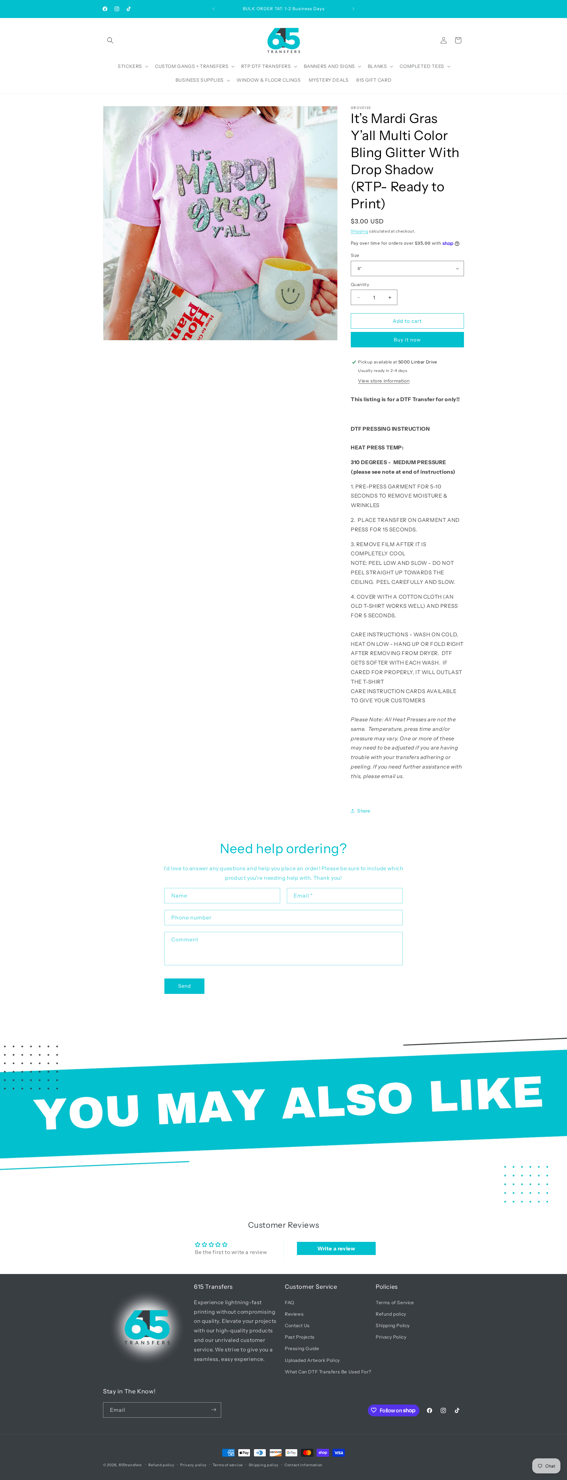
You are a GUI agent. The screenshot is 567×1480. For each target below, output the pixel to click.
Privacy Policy (391, 1337)
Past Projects (300, 1337)
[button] (110, 40)
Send (184, 986)
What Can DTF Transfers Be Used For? (328, 1371)
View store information (384, 381)
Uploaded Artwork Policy (312, 1360)
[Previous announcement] (213, 9)
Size (355, 255)
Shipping (359, 231)
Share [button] (363, 811)
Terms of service (228, 1465)
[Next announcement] (353, 9)
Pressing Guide (302, 1348)
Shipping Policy (393, 1325)
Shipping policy (264, 1465)
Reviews (294, 1314)
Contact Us (297, 1325)
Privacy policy (193, 1465)
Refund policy (391, 1314)
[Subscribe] (213, 1409)
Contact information (303, 1465)
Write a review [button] (336, 1248)
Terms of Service (395, 1302)
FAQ (289, 1302)
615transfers (130, 1465)
